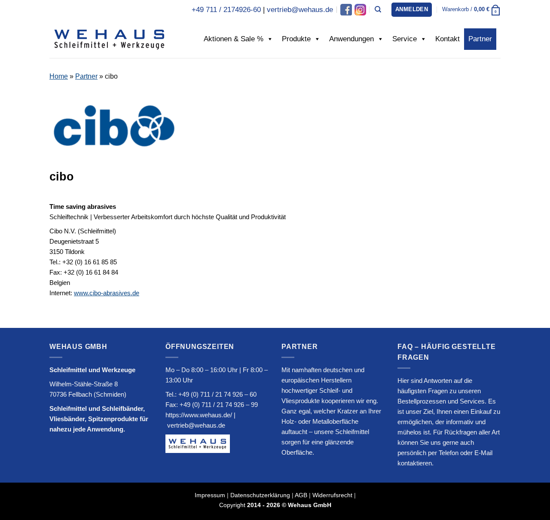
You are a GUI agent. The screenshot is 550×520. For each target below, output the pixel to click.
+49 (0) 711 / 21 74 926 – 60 (217, 394)
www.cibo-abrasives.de (106, 293)
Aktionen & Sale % (233, 39)
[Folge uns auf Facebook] (346, 10)
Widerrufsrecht (332, 495)
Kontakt (447, 39)
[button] (411, 10)
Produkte (296, 39)
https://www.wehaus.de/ (198, 415)
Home (58, 76)
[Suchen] (378, 9)
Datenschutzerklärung (260, 495)
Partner (480, 39)
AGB (301, 495)
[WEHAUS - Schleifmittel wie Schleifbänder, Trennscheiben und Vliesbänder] (109, 38)
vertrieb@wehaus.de (300, 10)
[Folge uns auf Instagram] (359, 10)
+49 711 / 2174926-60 (226, 10)
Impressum (210, 495)
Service (404, 39)
